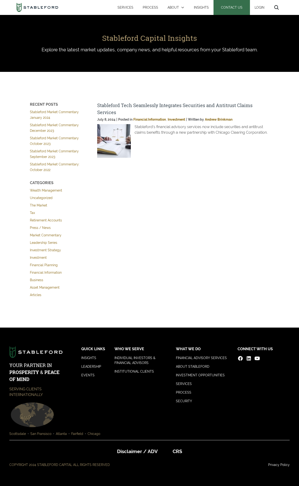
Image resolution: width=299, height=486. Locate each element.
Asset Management (45, 287)
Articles (35, 295)
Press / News (40, 228)
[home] (37, 7)
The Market (38, 205)
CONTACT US (231, 7)
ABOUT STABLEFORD (192, 366)
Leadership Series (43, 243)
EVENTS (88, 375)
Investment (38, 257)
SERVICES (125, 7)
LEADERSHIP (91, 366)
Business (36, 280)
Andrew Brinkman (218, 119)
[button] (176, 7)
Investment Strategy (45, 250)
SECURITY (184, 401)
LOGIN (259, 7)
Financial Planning (44, 265)
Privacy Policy (279, 465)
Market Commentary (45, 235)
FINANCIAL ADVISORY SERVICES (201, 358)
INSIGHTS (201, 7)
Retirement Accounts (46, 220)
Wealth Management (46, 190)
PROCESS (150, 7)
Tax (32, 213)
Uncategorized (41, 198)
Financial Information (46, 272)
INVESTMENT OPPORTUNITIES (200, 375)
